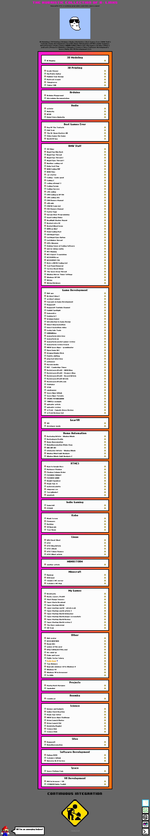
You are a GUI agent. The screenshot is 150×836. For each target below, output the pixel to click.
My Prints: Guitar (54, 74)
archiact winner (53, 299)
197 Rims (50, 149)
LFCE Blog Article (54, 546)
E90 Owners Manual (55, 200)
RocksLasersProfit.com (56, 381)
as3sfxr (50, 108)
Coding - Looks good (55, 177)
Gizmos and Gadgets (55, 709)
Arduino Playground (55, 95)
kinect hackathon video (57, 327)
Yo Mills (50, 675)
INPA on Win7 (52, 229)
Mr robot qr (52, 652)
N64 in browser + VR (55, 781)
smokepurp (51, 390)
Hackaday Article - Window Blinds (61, 436)
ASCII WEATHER (53, 641)
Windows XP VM (53, 277)
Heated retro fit (53, 223)
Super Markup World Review (59, 619)
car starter (52, 175)
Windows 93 (52, 669)
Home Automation (81, 44)
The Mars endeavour (56, 625)
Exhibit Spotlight (54, 310)
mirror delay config (55, 249)
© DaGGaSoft (75, 831)
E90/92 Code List (54, 206)
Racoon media (53, 364)
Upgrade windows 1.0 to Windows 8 (61, 667)
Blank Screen (52, 518)
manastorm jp (53, 339)
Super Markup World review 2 (59, 622)
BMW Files (51, 172)
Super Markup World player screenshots (64, 616)
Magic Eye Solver (54, 715)
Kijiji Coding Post (54, 232)
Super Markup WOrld (55, 605)
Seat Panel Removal (55, 266)
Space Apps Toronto (55, 396)
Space (61, 49)
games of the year (54, 647)
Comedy (44, 44)
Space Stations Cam (55, 771)
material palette (54, 486)
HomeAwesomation (55, 745)
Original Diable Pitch (55, 353)
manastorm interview (56, 336)
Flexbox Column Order (56, 472)
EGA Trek (51, 130)
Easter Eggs (52, 212)
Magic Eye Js (52, 484)
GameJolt (51, 505)
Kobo (56, 45)
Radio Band (51, 661)
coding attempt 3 (54, 183)
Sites (85, 47)
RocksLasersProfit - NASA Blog (60, 370)
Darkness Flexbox (54, 469)
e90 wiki (50, 203)
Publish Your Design (55, 77)
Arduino (65, 42)
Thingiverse (52, 82)
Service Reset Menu (55, 269)
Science (78, 47)
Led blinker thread (55, 240)
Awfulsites (80, 42)
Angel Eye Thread (54, 155)
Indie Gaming (103, 44)
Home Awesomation (55, 442)
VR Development (80, 49)
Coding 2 (50, 180)
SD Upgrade (51, 527)
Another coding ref (55, 163)
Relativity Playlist (54, 726)
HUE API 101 (51, 448)
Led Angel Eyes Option (56, 237)
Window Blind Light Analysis (58, 453)
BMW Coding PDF (53, 169)
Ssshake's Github (54, 758)
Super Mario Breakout (56, 602)
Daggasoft (51, 305)
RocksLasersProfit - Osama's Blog (61, 373)
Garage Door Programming (58, 215)
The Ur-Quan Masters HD (57, 133)
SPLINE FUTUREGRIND (55, 399)
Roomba (71, 47)
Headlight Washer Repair (57, 220)
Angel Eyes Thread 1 (55, 160)
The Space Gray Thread (57, 271)
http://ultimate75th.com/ (57, 650)
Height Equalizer (54, 481)
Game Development (57, 44)
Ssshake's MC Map (54, 583)
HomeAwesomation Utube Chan (60, 445)
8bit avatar (51, 638)
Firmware (51, 521)
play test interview (55, 359)
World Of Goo (52, 139)
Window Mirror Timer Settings (59, 274)
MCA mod (50, 578)
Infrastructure (46, 45)
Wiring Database (54, 283)
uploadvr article (54, 404)
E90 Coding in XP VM (55, 195)
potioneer (51, 362)
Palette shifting (53, 356)
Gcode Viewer (52, 71)
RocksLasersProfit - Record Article (61, 376)
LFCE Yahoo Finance (55, 551)
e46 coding (51, 192)
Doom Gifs (51, 644)
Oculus (99, 45)
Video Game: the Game (56, 136)
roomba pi (51, 699)
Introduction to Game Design (59, 322)
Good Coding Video (54, 217)
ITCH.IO (50, 508)
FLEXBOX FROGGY (54, 475)
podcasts (45, 47)
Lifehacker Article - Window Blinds (61, 450)
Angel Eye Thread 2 (55, 158)
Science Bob (52, 729)
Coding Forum (53, 186)
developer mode (54, 426)
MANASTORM (70, 45)
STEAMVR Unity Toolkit (56, 784)
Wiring (49, 280)
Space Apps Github (54, 393)
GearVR (69, 44)
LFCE (49, 543)
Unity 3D (68, 49)
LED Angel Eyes (53, 234)
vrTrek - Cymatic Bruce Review (60, 410)
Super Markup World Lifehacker (60, 614)
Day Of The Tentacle (55, 127)
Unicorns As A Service (56, 761)
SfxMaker (51, 384)
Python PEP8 (52, 755)
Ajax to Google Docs (55, 466)
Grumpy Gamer (53, 319)
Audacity (50, 111)
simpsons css (52, 489)
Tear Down (51, 530)
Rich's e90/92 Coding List (57, 263)
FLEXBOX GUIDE (53, 478)
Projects (54, 47)
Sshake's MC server (55, 581)
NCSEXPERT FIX (53, 260)
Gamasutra (51, 313)
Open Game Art (53, 350)
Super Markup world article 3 (59, 611)
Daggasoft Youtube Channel (58, 307)
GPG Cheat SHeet (54, 540)
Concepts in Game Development (60, 302)
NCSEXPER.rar (53, 257)
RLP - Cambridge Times (57, 367)
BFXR (49, 114)
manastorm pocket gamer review (61, 342)
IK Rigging (51, 61)
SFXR (49, 387)
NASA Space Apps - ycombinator (60, 347)
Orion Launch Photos (55, 720)
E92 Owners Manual (55, 209)
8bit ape (50, 293)
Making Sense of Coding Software (61, 246)
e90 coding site (53, 197)
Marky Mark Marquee (56, 685)
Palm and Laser (53, 655)
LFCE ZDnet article (54, 554)
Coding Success (53, 189)
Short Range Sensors (55, 599)
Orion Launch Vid (54, 723)
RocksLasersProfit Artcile (57, 379)
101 (48, 423)
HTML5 (93, 44)
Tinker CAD (51, 85)
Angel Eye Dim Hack (55, 152)
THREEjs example (54, 401)
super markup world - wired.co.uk (61, 608)
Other (106, 45)
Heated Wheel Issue (55, 226)
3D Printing (55, 42)
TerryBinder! (52, 492)
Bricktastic (51, 594)
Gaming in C (52, 316)
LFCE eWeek (52, 549)
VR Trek (50, 628)
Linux (62, 45)
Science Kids (52, 732)
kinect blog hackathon (56, 325)
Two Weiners (52, 664)
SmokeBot (51, 688)
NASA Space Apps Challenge (58, 717)
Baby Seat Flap (53, 166)
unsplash (50, 495)
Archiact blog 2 (53, 296)
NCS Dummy (52, 252)
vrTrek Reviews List (55, 413)
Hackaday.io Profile (55, 439)
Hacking (50, 524)
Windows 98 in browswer (57, 672)
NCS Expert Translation (57, 254)
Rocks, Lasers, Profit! (56, 596)
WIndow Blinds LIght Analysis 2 (59, 456)
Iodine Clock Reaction (56, 712)
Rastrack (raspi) (54, 79)
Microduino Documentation (58, 98)
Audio (72, 42)
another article (53, 565)
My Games (91, 45)
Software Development (98, 47)
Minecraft (81, 45)
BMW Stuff (105, 42)
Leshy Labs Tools (54, 330)
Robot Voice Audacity (56, 117)
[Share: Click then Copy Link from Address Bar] (105, 60)
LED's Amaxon (52, 243)
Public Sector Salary (55, 658)
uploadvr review (54, 407)
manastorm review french (58, 344)
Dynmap (50, 575)
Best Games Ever (93, 42)
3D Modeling (44, 42)
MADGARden (52, 333)
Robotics (62, 47)
